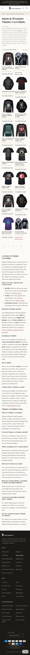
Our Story (4, 589)
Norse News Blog (20, 620)
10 (21, 246)
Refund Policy (19, 589)
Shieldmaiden (19, 569)
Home (3, 14)
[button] (2, 8)
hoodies (20, 30)
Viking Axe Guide (20, 616)
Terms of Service (20, 596)
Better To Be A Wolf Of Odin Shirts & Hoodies (21, 116)
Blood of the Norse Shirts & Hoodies (21, 92)
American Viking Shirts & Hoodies (21, 209)
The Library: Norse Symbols (6, 621)
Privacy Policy (19, 586)
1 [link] (4, 246)
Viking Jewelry (5, 552)
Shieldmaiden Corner (14, 406)
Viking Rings (5, 555)
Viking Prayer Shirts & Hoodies (8, 163)
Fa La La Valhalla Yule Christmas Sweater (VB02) (8, 140)
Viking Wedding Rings (7, 559)
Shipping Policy (19, 593)
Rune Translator (6, 613)
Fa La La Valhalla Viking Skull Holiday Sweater (8, 68)
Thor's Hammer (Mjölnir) (8, 569)
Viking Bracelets (6, 566)
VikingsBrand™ (13, 651)
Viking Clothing (19, 555)
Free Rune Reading (6, 616)
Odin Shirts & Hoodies (8, 91)
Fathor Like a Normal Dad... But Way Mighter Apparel (21, 164)
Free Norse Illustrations (22, 606)
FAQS (17, 582)
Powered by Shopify (19, 651)
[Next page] (25, 246)
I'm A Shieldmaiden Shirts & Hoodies (7, 232)
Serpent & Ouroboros (7, 573)
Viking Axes (19, 552)
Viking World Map (20, 609)
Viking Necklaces (6, 562)
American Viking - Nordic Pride (7, 187)
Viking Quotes (19, 613)
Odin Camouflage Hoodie (20, 67)
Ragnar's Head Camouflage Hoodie (21, 232)
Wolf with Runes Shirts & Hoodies (20, 187)
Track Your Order (6, 586)
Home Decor (19, 562)
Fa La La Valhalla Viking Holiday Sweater (7, 210)
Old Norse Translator (7, 609)
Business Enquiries (6, 593)
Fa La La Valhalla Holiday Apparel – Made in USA (20, 140)
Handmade (18, 566)
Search (3, 596)
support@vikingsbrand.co (15, 647)
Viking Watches (19, 559)
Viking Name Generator (8, 606)
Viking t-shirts (19, 300)
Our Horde (4, 582)
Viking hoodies (16, 293)
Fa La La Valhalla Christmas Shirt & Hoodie (7, 116)
